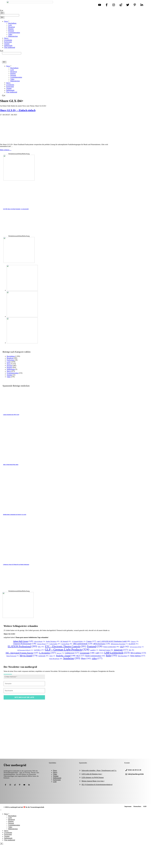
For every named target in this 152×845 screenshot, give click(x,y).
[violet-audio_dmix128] (19, 262)
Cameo (91, 641)
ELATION (133, 644)
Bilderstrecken (13, 36)
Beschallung (12, 23)
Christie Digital (42, 644)
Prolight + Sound (65, 655)
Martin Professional (12, 656)
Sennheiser (71, 658)
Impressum (127, 806)
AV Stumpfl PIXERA (78, 641)
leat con (60, 653)
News (6, 21)
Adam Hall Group (23, 641)
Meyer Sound (28, 655)
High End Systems (106, 650)
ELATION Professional (22, 646)
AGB (144, 806)
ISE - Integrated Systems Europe (22, 653)
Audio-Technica (52, 641)
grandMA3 (94, 650)
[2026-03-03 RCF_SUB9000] (22, 343)
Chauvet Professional (24, 643)
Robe (111, 655)
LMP (99, 653)
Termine (7, 44)
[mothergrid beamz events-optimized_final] (19, 180)
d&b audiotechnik (82, 644)
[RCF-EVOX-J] (22, 290)
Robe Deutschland (123, 656)
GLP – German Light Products (67, 649)
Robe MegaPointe (55, 658)
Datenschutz (137, 806)
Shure (86, 658)
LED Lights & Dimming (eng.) (92, 774)
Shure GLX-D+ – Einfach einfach (17, 110)
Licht (10, 25)
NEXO (52, 656)
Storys (6, 38)
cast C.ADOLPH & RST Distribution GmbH (113, 641)
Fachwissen (8, 42)
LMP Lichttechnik (117, 652)
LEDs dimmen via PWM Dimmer (93, 777)
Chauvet (134, 641)
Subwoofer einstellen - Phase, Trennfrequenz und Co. (99, 770)
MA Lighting (138, 653)
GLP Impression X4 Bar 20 (25, 650)
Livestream (87, 653)
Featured (94, 646)
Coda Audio (54, 644)
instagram (121, 650)
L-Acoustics (47, 653)
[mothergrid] (76, 60)
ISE (131, 650)
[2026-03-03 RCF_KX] (22, 316)
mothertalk (43, 656)
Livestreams (8, 40)
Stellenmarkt (8, 45)
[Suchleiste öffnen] (1, 11)
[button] (1, 810)
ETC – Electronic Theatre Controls (65, 646)
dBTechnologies (101, 644)
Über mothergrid (9, 47)
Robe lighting (137, 656)
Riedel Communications (95, 656)
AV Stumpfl (65, 641)
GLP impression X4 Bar (137, 646)
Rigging (11, 29)
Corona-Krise (66, 644)
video (97, 658)
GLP (124, 646)
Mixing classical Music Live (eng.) (93, 781)
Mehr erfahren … (5, 150)
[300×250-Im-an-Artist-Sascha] (18, 617)
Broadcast (11, 27)
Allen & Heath (39, 641)
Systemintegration (14, 32)
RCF (80, 656)
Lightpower (72, 653)
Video (10, 34)
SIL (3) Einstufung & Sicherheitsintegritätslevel (97, 784)
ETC (41, 647)
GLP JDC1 (39, 650)
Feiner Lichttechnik (111, 647)
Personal (11, 31)
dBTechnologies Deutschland (119, 644)
